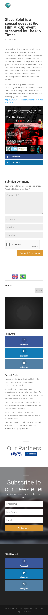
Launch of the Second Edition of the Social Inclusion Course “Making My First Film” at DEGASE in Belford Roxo (23, 405)
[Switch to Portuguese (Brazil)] (23, 276)
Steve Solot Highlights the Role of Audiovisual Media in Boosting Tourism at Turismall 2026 (23, 415)
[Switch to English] (15, 276)
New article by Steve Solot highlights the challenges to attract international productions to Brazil (22, 382)
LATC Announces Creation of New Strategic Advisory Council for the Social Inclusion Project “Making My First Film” (23, 425)
